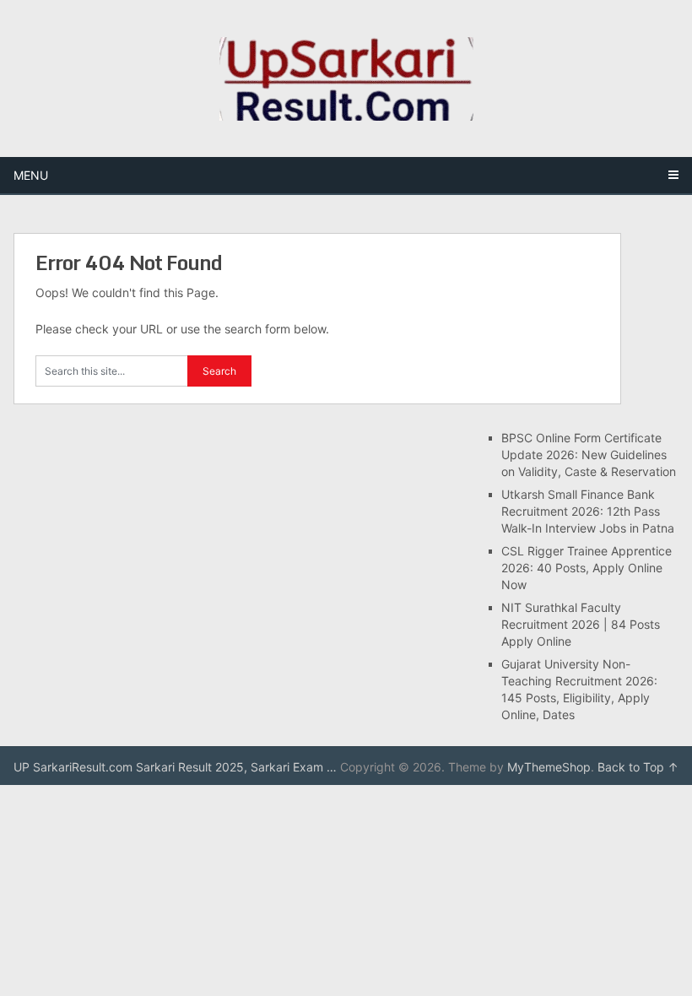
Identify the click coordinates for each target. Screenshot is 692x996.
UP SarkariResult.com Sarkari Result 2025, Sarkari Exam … (175, 767)
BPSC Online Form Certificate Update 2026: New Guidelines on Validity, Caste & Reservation (588, 454)
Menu (31, 175)
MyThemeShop (549, 767)
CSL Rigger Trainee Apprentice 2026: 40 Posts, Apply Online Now (586, 568)
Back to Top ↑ (637, 767)
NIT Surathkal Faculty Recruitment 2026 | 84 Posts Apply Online (580, 624)
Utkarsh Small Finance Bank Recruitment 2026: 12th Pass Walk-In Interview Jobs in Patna (589, 511)
